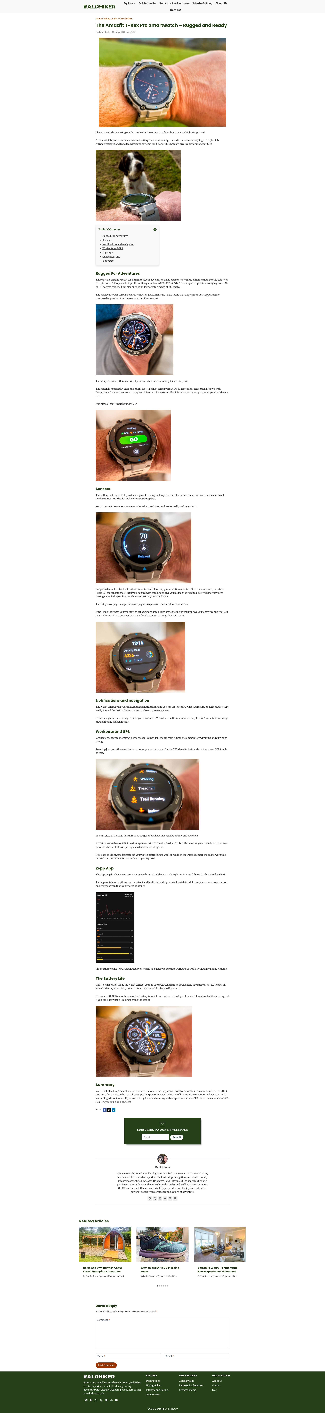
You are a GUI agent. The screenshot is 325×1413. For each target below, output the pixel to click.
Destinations (153, 1380)
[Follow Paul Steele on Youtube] (165, 1198)
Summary (107, 260)
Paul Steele (104, 32)
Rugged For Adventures (115, 235)
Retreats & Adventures (174, 3)
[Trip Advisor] (111, 1400)
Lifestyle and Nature (157, 1389)
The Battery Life (111, 256)
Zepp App (107, 252)
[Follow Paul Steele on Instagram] (160, 1198)
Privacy (173, 1408)
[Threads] (101, 1400)
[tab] (157, 1286)
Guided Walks (148, 3)
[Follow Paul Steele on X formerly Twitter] (155, 1198)
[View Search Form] (239, 6)
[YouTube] (116, 1400)
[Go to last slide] (83, 1255)
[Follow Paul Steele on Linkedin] (170, 1198)
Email (169, 1356)
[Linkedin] (106, 1400)
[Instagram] (86, 1400)
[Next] (242, 1255)
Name (101, 1356)
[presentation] (105, 1244)
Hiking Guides (110, 18)
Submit (177, 1137)
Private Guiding (202, 3)
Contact (175, 10)
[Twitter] (96, 1400)
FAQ (214, 1389)
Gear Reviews (125, 18)
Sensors (106, 240)
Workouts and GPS (112, 248)
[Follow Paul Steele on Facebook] (150, 1198)
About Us (221, 3)
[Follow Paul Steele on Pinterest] (175, 1198)
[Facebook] (91, 1400)
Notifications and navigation (118, 244)
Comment (103, 1320)
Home (99, 18)
